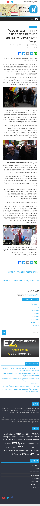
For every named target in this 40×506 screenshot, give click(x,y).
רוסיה (27, 47)
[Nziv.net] (36, 19)
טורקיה (36, 443)
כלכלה (36, 447)
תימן (13, 454)
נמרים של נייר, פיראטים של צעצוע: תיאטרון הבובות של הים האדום (21, 386)
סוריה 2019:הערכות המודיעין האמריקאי (23, 272)
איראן (8, 45)
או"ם (37, 434)
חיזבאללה (35, 47)
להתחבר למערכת (32, 295)
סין (8, 447)
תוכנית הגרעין (18, 454)
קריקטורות (36, 325)
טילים (31, 444)
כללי (38, 307)
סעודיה (36, 450)
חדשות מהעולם (35, 304)
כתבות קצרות (35, 316)
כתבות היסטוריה (34, 310)
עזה (31, 450)
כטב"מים (6, 444)
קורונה (6, 450)
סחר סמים (15, 447)
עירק (28, 450)
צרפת (15, 451)
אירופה (18, 434)
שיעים (24, 454)
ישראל (15, 443)
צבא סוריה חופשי (21, 450)
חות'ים (20, 440)
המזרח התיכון (11, 437)
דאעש (27, 437)
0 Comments (22, 45)
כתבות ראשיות (33, 27)
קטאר (37, 454)
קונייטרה (11, 450)
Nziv (14, 45)
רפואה (28, 454)
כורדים (9, 443)
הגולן (18, 437)
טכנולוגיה (26, 443)
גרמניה (31, 437)
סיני (6, 447)
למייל (12, 422)
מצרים (26, 447)
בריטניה (36, 437)
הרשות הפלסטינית (29, 440)
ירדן (20, 444)
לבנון (31, 447)
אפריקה (13, 434)
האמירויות (22, 437)
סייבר (11, 447)
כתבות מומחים (35, 313)
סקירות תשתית (35, 322)
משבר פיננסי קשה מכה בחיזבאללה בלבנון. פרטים (21, 282)
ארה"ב (7, 433)
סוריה (30, 47)
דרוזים (4, 45)
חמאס (5, 439)
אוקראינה (32, 434)
